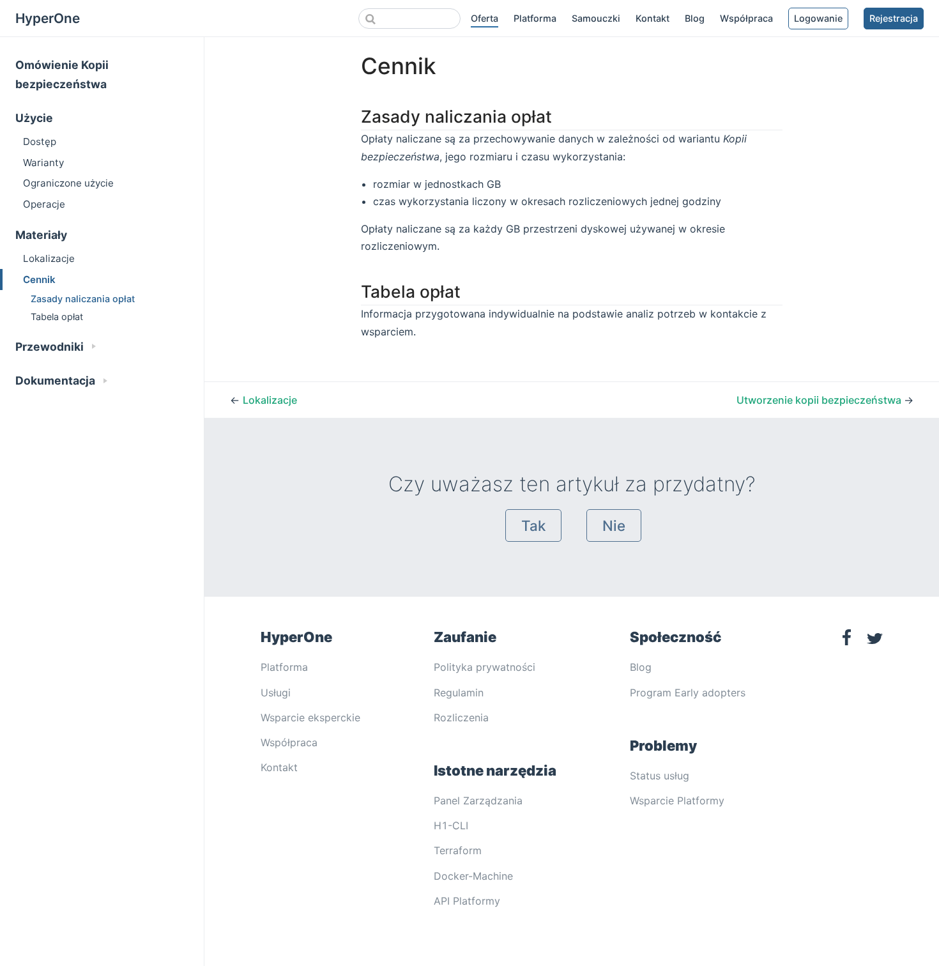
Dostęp (39, 141)
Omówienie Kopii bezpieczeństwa (62, 74)
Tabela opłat (57, 316)
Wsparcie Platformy (677, 800)
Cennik (39, 279)
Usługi (276, 692)
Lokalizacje (49, 258)
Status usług (659, 775)
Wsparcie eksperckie (310, 717)
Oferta (484, 18)
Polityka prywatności (484, 667)
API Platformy (467, 900)
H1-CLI (451, 825)
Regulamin (459, 692)
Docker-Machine (473, 876)
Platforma (535, 18)
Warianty (43, 163)
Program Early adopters (687, 692)
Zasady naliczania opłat (83, 298)
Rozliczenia (461, 717)
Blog (695, 18)
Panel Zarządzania (478, 800)
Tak (533, 525)
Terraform (458, 850)
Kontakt (652, 18)
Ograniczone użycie (68, 183)
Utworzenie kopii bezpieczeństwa (820, 400)
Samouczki (596, 18)
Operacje (44, 204)
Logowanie (818, 18)
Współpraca (746, 18)
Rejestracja (893, 18)
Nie (613, 525)
